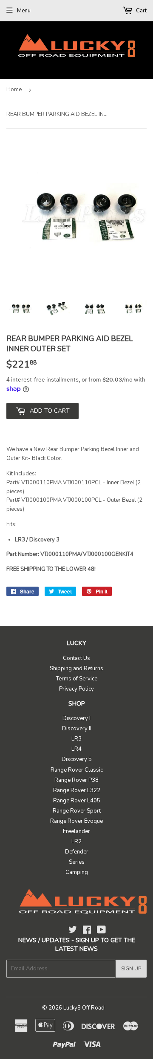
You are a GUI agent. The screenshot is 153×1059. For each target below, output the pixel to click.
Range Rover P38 (76, 780)
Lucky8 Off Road (84, 1008)
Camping (76, 872)
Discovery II (76, 728)
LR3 (76, 739)
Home (14, 89)
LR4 (76, 749)
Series (77, 862)
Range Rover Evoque (76, 821)
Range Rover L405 (76, 800)
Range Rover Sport (77, 811)
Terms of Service (76, 679)
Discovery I (76, 718)
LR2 (76, 841)
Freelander (76, 831)
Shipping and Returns (76, 668)
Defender (76, 852)
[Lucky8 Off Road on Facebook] (86, 931)
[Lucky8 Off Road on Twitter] (72, 931)
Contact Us (76, 658)
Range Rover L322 (76, 790)
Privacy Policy (76, 689)
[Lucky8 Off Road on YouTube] (101, 931)
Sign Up (131, 968)
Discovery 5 (77, 759)
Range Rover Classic (77, 770)
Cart (141, 10)
